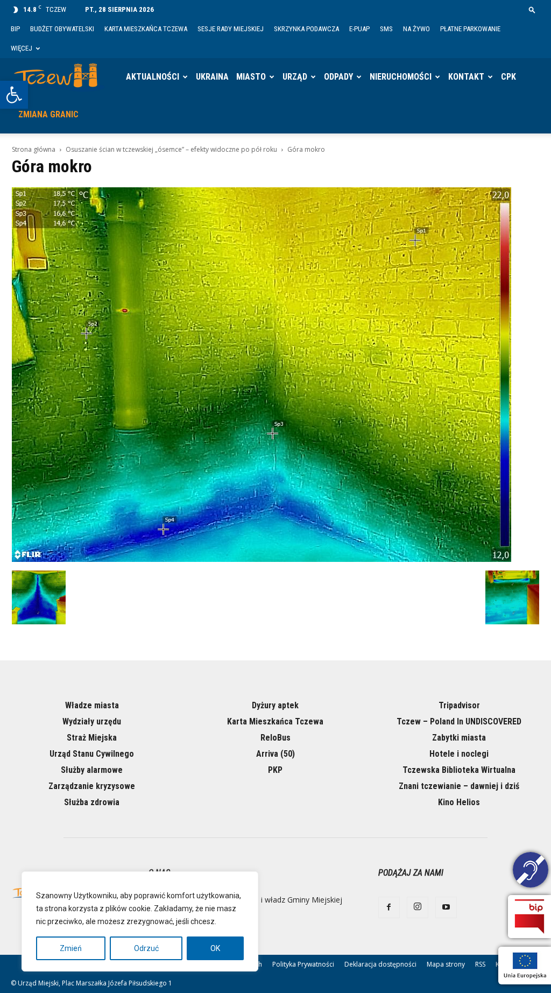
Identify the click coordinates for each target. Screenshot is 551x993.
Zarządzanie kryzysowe (91, 786)
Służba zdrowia (91, 802)
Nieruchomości (401, 77)
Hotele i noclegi (459, 754)
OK (215, 948)
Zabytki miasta (459, 738)
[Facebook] (389, 907)
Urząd (294, 77)
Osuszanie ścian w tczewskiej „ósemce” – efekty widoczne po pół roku (171, 149)
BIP (15, 29)
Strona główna (33, 149)
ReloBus (275, 738)
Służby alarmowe (92, 770)
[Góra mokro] (261, 559)
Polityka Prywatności (303, 964)
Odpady (338, 77)
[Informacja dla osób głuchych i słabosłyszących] (530, 871)
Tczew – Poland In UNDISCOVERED (459, 721)
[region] (140, 921)
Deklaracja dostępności (380, 964)
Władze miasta (92, 705)
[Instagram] (417, 907)
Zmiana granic (48, 114)
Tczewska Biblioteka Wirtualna (458, 770)
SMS (386, 29)
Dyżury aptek (275, 705)
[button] (14, 95)
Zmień (71, 948)
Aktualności (152, 77)
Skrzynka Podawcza (306, 29)
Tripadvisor (459, 705)
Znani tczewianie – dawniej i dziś (459, 786)
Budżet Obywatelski (62, 29)
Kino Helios (459, 802)
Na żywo (416, 29)
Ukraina (212, 77)
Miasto (251, 77)
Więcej (21, 48)
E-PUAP (359, 29)
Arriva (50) (275, 754)
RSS (480, 964)
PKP (275, 770)
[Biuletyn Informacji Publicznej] (529, 916)
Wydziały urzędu (91, 721)
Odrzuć (146, 948)
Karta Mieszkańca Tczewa (145, 29)
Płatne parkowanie (470, 29)
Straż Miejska (92, 738)
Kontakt (466, 77)
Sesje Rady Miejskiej (230, 29)
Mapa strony (446, 964)
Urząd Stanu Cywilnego (92, 754)
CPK (508, 77)
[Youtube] (446, 907)
